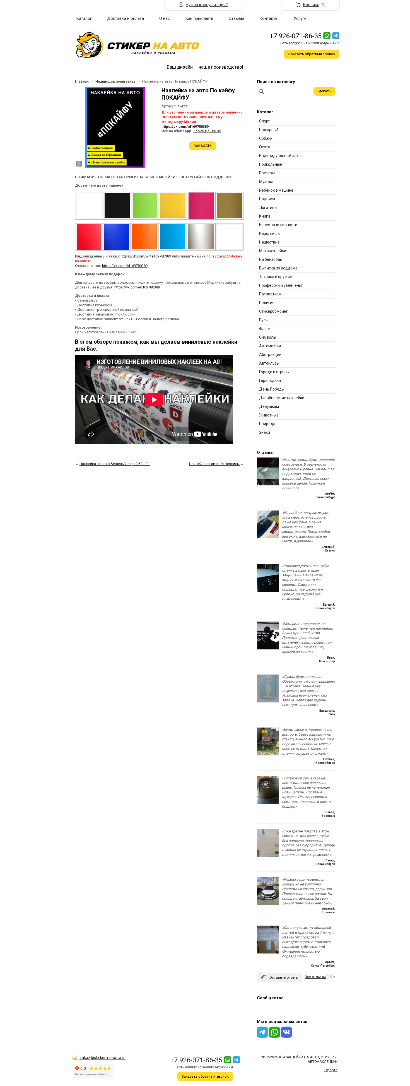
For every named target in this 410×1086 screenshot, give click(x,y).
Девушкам (269, 406)
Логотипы (268, 207)
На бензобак (270, 259)
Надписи (267, 199)
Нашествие (269, 242)
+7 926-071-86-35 (295, 36)
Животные (269, 415)
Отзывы (236, 18)
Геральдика (270, 380)
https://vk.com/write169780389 (146, 256)
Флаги (265, 328)
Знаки (264, 432)
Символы (267, 337)
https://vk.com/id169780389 (185, 126)
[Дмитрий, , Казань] (268, 537)
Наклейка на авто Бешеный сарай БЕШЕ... (114, 464)
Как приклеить (199, 18)
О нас (164, 18)
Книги (264, 216)
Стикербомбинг (273, 311)
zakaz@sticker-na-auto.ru (102, 1057)
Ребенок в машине (276, 190)
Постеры (267, 173)
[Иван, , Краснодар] (268, 648)
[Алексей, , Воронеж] (268, 904)
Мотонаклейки (272, 251)
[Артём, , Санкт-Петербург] (268, 952)
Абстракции (270, 354)
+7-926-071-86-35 (207, 131)
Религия (266, 302)
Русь (263, 320)
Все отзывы (315, 977)
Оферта (330, 1070)
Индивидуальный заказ (281, 155)
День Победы (271, 389)
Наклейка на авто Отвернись (214, 464)
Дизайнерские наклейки (281, 398)
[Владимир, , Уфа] (268, 701)
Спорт (264, 121)
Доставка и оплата (125, 18)
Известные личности (278, 225)
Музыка (266, 181)
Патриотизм (270, 294)
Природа (267, 424)
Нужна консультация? (207, 4)
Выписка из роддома (278, 268)
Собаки (265, 138)
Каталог (84, 18)
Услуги (300, 18)
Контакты (268, 18)
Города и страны (274, 372)
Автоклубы (269, 363)
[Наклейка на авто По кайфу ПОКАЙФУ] (115, 127)
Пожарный (269, 129)
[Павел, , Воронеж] (268, 803)
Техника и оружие (275, 276)
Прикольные (270, 164)
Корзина (311, 4)
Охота (264, 147)
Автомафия (270, 346)
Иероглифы (269, 233)
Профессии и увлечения (281, 285)
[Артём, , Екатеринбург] (268, 484)
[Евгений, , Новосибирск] (268, 590)
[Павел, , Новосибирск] (268, 856)
